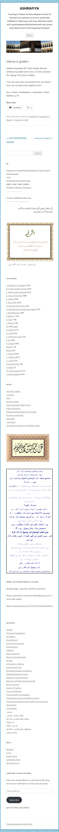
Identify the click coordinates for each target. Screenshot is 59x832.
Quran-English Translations (18, 694)
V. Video (9, 367)
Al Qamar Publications (15, 633)
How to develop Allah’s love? (18, 405)
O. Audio (10, 333)
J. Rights (9, 316)
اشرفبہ (9, 712)
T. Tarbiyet (10, 357)
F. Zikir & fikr (11, 302)
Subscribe (14, 800)
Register (9, 749)
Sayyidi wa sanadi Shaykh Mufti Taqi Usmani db (27, 701)
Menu (29, 35)
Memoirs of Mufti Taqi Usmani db (20, 681)
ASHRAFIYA (29, 8)
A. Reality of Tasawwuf (38, 116)
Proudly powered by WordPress (19, 824)
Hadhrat (9, 650)
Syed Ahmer (11, 708)
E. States (10, 299)
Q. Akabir (10, 343)
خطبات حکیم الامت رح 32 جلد (17, 718)
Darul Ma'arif (12, 640)
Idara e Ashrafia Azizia (16, 657)
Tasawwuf (10, 422)
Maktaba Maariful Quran (17, 674)
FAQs (8, 398)
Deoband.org (12, 647)
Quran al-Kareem (13, 691)
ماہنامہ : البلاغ (12, 725)
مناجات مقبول (11, 732)
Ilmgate (9, 660)
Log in (8, 753)
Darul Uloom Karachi (15, 643)
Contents (10, 394)
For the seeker (12, 401)
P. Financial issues (14, 336)
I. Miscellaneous (13, 312)
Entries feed (11, 756)
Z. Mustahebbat (13, 374)
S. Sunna (10, 353)
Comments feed (13, 759)
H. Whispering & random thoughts (21, 309)
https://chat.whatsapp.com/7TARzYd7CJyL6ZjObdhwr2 (29, 606)
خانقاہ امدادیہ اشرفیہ (15, 715)
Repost (9, 347)
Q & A (8, 340)
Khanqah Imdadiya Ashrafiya (19, 671)
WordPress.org (12, 763)
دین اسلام (10, 722)
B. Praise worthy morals (16, 289)
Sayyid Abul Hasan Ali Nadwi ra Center (23, 698)
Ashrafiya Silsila (13, 391)
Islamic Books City (14, 667)
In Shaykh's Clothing (15, 664)
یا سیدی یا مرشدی (44, 137)
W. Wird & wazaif (13, 371)
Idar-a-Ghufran (12, 653)
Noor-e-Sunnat (12, 684)
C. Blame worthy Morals (16, 292)
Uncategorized (12, 364)
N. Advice (10, 330)
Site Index (10, 418)
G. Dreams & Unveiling (16, 306)
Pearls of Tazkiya (13, 688)
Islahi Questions (13, 408)
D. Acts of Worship (14, 295)
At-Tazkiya (10, 636)
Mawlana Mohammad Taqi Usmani (21, 412)
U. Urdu (9, 360)
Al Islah (9, 629)
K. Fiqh (9, 319)
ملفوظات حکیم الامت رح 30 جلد (18, 729)
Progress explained (14, 415)
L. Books (9, 323)
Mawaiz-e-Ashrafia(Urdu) (17, 677)
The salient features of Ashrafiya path (23, 425)
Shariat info (11, 705)
